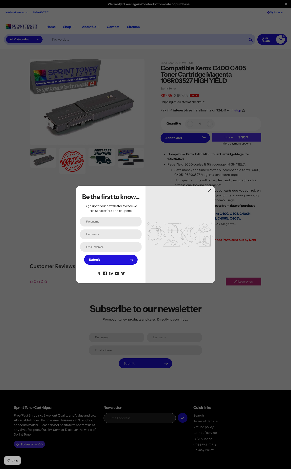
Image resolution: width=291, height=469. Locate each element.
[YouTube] (117, 273)
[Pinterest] (111, 273)
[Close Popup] (209, 190)
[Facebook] (105, 273)
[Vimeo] (123, 273)
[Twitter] (99, 273)
